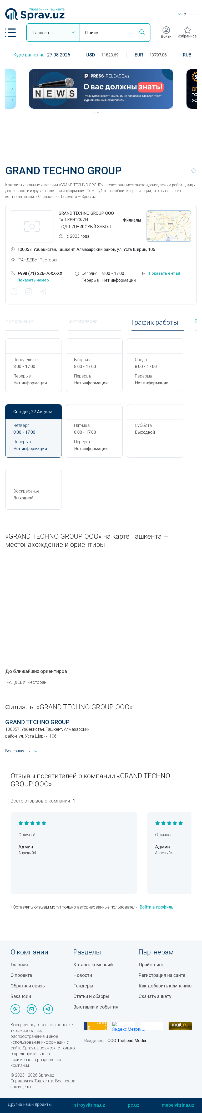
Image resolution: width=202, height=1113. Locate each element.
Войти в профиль (156, 907)
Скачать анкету (155, 996)
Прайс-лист (151, 964)
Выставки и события (95, 1007)
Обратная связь (28, 985)
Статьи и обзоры (91, 996)
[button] (10, 32)
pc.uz (133, 1105)
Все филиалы (18, 750)
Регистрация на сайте (162, 975)
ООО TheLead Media (127, 1040)
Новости (82, 975)
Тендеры (83, 985)
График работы (155, 322)
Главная (19, 964)
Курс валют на (28, 55)
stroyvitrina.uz (89, 1105)
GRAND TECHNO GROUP (37, 722)
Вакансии (21, 996)
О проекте (21, 975)
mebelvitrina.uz (178, 1105)
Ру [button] (184, 14)
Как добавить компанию (165, 985)
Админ (25, 846)
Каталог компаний (93, 964)
